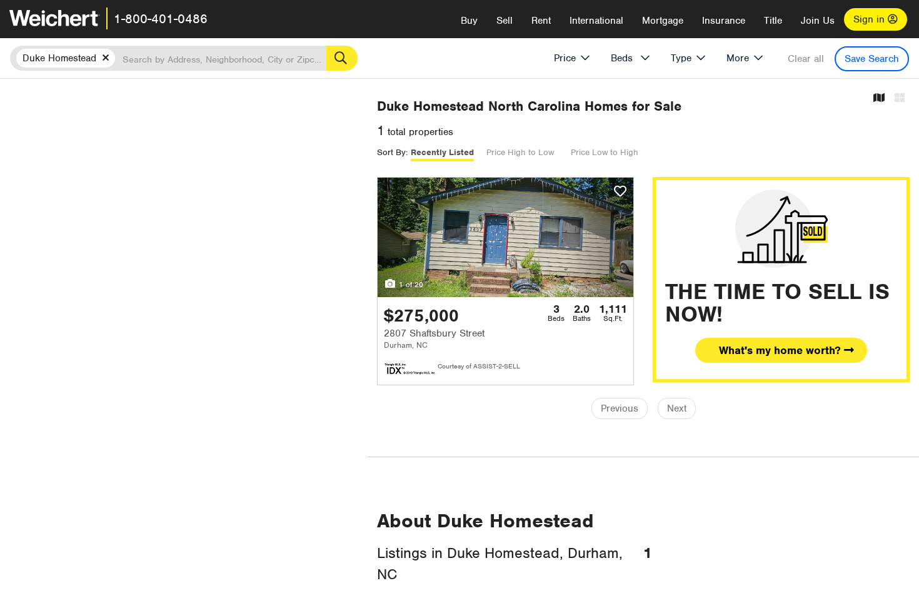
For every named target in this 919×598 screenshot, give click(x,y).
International (596, 20)
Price (565, 58)
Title (773, 20)
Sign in (870, 19)
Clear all (806, 59)
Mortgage (662, 20)
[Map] (879, 98)
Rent (541, 20)
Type (681, 58)
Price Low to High (604, 152)
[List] (900, 98)
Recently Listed (442, 152)
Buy (469, 20)
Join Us (818, 20)
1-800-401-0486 (161, 19)
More (737, 58)
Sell (504, 20)
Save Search (872, 59)
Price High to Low (520, 152)
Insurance (723, 20)
